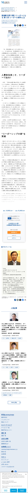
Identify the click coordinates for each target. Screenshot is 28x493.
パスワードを (7, 466)
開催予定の (6, 430)
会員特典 (3, 454)
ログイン (14, 238)
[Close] (25, 474)
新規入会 (3, 451)
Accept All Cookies (22, 491)
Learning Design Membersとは (9, 449)
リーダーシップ (13, 20)
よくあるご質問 (5, 462)
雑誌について (4, 422)
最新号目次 (4, 417)
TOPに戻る (14, 402)
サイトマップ (4, 459)
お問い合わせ (4, 464)
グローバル (5, 20)
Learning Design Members (8, 7)
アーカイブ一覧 (5, 427)
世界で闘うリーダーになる (8, 22)
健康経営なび (4, 443)
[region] (14, 482)
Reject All (14, 490)
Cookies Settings (5, 491)
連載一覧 (3, 435)
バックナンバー (5, 419)
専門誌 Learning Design (7, 8)
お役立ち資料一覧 (6, 441)
